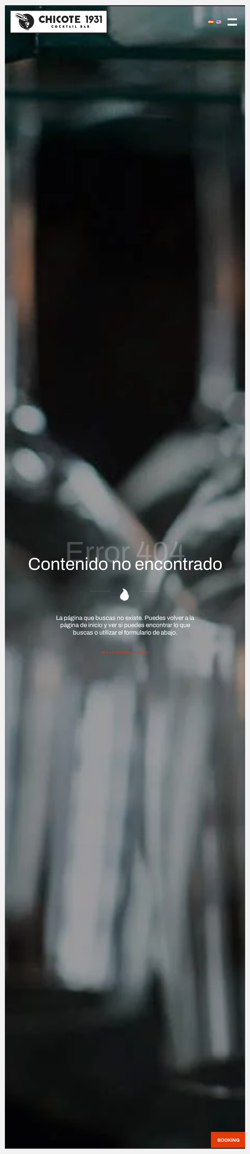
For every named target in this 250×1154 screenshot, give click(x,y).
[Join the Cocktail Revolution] (96, 21)
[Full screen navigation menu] (232, 21)
